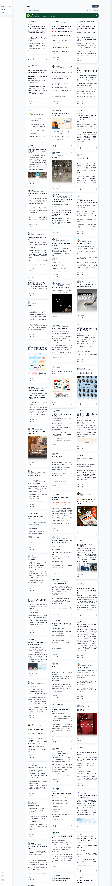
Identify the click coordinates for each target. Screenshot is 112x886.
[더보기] (46, 22)
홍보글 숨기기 (88, 10)
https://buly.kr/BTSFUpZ (33, 450)
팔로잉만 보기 (95, 10)
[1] (29, 184)
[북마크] (46, 59)
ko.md (65, 501)
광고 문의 (2, 880)
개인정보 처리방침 (3, 879)
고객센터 (2, 876)
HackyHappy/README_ (58, 501)
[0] (29, 59)
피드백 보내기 (3, 875)
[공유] (33, 59)
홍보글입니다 (30, 24)
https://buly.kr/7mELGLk (83, 308)
